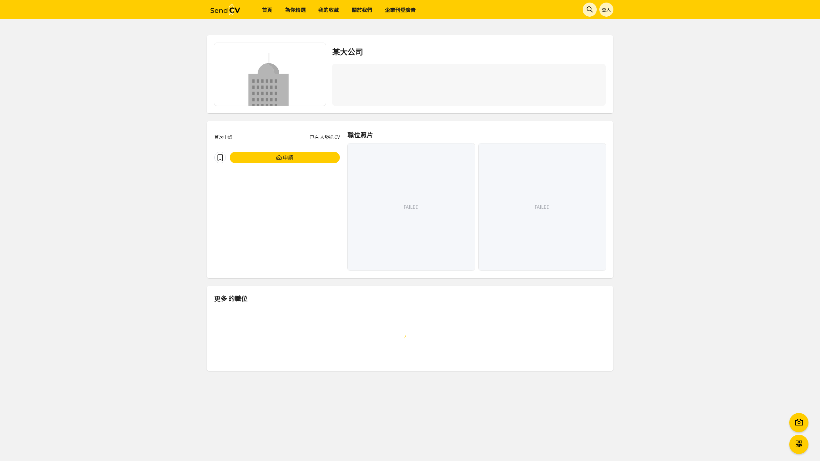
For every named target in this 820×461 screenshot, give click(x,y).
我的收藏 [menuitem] (328, 9)
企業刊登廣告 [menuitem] (400, 9)
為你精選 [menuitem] (295, 9)
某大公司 (347, 51)
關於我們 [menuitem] (362, 9)
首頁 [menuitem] (267, 9)
